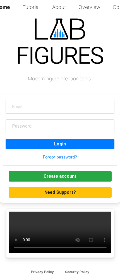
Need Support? (60, 192)
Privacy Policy (42, 272)
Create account (60, 176)
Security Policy (77, 272)
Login (60, 144)
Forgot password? (60, 157)
